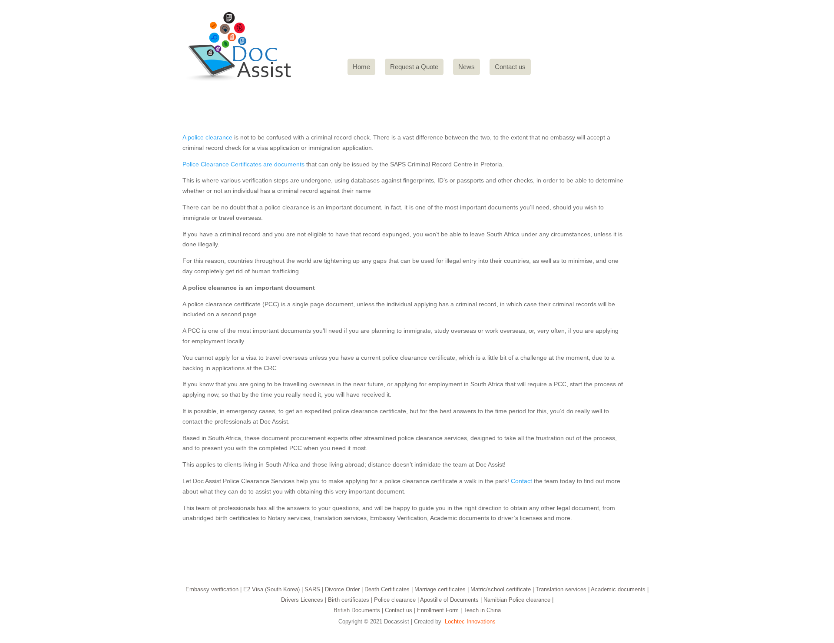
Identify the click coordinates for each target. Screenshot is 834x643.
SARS (312, 589)
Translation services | (562, 589)
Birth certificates (348, 600)
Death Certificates (387, 589)
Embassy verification (211, 589)
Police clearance (395, 600)
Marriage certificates (440, 589)
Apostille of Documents (449, 600)
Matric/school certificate (500, 589)
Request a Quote (414, 66)
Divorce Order (342, 589)
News (466, 66)
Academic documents (618, 589)
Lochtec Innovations (470, 621)
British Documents (357, 610)
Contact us (510, 66)
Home (361, 66)
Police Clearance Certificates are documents (243, 164)
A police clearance (207, 137)
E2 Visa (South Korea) (271, 589)
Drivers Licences (302, 600)
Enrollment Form (438, 610)
